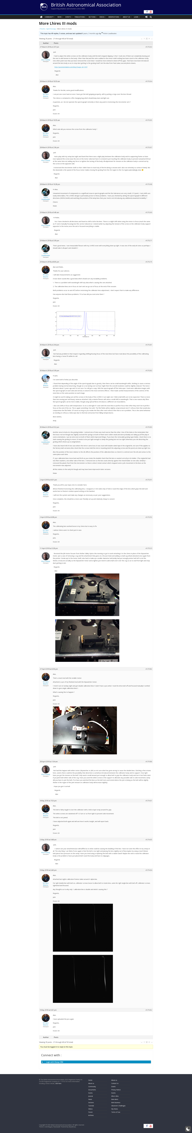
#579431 (149, 801)
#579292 (149, 517)
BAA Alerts (114, 1099)
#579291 (149, 480)
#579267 (149, 147)
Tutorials (91, 1106)
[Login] (146, 17)
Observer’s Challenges (118, 1106)
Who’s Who (115, 1096)
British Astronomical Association (86, 5)
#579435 (149, 840)
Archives (91, 1115)
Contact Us (114, 1083)
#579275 (149, 262)
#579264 (149, 81)
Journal (90, 1096)
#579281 (149, 345)
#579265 (149, 120)
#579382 (149, 669)
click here (58, 1083)
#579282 (149, 371)
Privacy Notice (116, 1090)
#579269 (149, 212)
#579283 (149, 427)
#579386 (149, 762)
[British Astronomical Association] (41, 17)
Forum (90, 1112)
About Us (126, 17)
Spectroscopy (51, 29)
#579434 (149, 870)
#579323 (149, 548)
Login (136, 17)
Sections (92, 17)
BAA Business (115, 1102)
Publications (80, 17)
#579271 (149, 241)
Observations (113, 17)
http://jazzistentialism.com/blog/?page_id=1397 (71, 67)
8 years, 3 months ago (90, 33)
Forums (42, 29)
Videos (101, 17)
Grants (113, 1086)
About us (91, 1083)
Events (68, 17)
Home (90, 1080)
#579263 (149, 47)
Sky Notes (114, 1109)
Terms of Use (115, 1112)
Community (49, 17)
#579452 (149, 1010)
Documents (92, 1090)
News (60, 17)
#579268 (149, 184)
